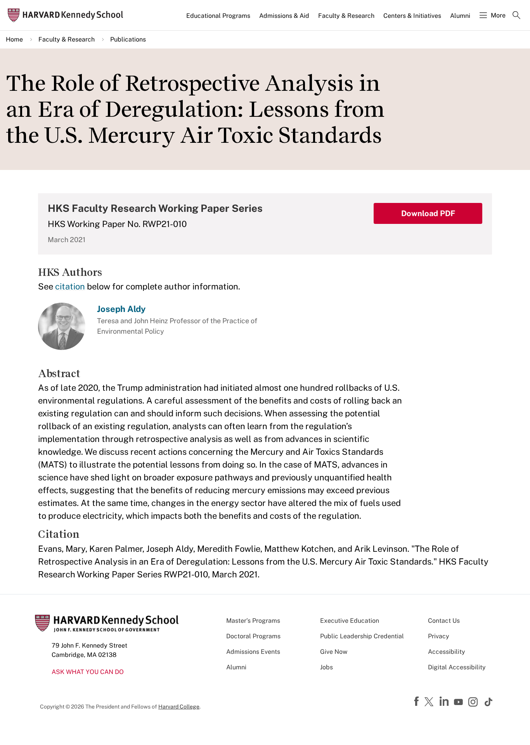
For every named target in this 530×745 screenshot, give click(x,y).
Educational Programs (218, 15)
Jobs (326, 667)
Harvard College (178, 706)
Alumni (460, 15)
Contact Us (444, 620)
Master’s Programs (253, 620)
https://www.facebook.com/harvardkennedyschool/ (417, 701)
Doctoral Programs (253, 636)
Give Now (333, 651)
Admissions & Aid (284, 15)
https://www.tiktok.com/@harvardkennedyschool (489, 701)
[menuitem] (218, 19)
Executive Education (349, 620)
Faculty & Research (346, 15)
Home (14, 39)
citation (70, 286)
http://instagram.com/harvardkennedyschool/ (474, 702)
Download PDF (428, 213)
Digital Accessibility (457, 667)
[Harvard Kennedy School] (68, 15)
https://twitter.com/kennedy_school (430, 702)
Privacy (438, 636)
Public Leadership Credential (362, 636)
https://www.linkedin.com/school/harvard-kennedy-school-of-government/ (445, 701)
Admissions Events (253, 651)
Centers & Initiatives (412, 15)
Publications (128, 39)
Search (516, 16)
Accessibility (446, 651)
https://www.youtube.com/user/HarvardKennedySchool (459, 702)
